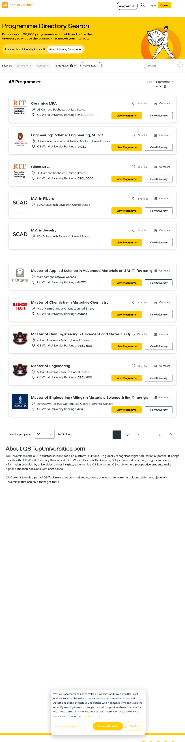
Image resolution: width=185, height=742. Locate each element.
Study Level (64, 65)
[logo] (17, 5)
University (22, 65)
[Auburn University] (20, 338)
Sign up (164, 5)
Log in (152, 5)
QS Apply (118, 464)
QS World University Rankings (42, 460)
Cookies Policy (92, 716)
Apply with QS (127, 6)
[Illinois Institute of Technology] (20, 306)
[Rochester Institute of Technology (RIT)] (20, 107)
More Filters (90, 65)
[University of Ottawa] (20, 274)
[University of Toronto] (20, 401)
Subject (42, 65)
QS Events (99, 464)
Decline (134, 726)
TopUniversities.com (19, 456)
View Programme (127, 115)
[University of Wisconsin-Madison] (20, 139)
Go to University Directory (64, 49)
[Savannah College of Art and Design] (20, 202)
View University (158, 115)
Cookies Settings (65, 726)
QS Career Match (17, 477)
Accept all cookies (108, 726)
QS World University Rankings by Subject (95, 460)
